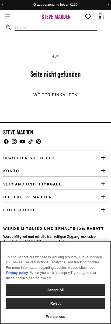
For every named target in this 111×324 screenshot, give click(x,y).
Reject (55, 303)
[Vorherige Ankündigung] (2, 5)
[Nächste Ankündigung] (108, 5)
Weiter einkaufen (55, 95)
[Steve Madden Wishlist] (88, 16)
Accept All (55, 290)
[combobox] (56, 27)
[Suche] (8, 27)
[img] (6, 141)
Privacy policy (17, 272)
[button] (7, 16)
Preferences (55, 316)
